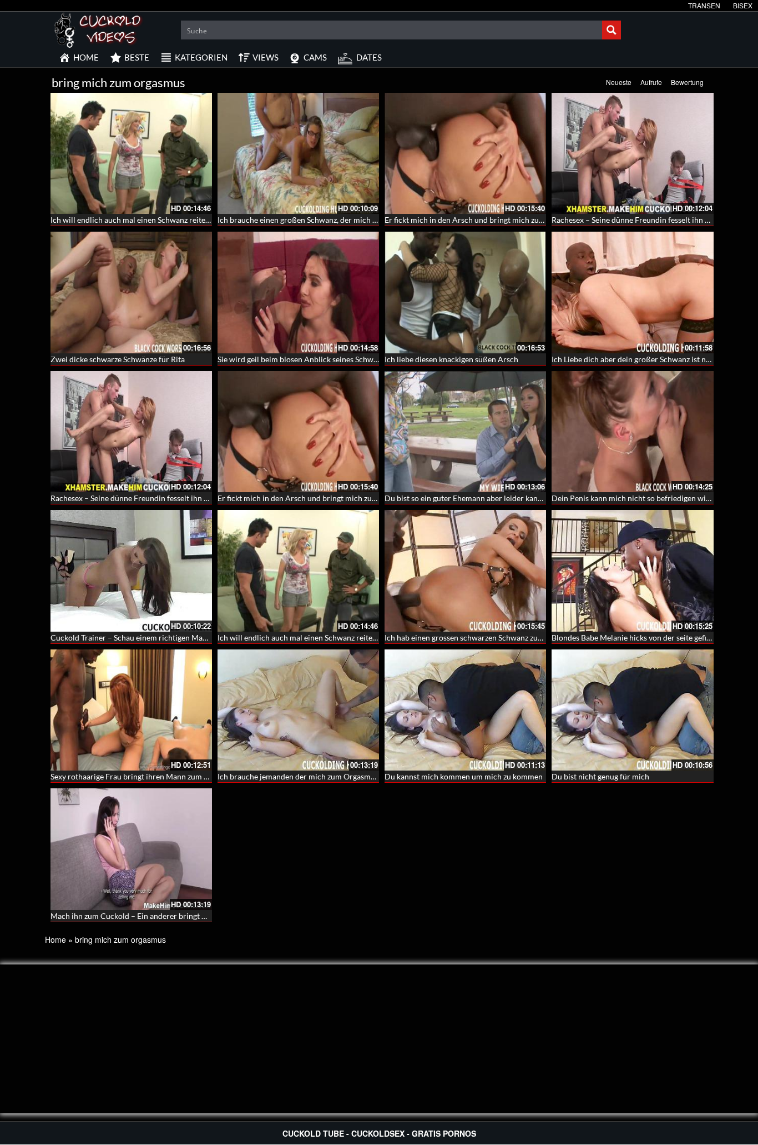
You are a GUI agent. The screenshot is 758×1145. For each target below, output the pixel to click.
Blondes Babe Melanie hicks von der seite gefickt (634, 637)
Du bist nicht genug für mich (600, 776)
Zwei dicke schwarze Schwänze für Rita (117, 359)
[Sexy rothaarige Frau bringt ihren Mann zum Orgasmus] (131, 710)
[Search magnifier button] (611, 30)
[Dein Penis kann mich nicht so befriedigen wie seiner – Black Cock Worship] (632, 431)
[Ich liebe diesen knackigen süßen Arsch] (465, 292)
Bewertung (687, 82)
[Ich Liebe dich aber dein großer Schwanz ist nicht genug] (632, 292)
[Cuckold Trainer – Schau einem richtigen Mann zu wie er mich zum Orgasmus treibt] (131, 570)
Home (55, 939)
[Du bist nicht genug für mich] (632, 710)
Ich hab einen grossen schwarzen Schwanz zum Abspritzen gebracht (500, 637)
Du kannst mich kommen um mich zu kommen (464, 776)
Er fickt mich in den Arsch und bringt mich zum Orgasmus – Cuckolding (507, 219)
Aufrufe (651, 82)
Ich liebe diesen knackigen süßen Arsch (451, 359)
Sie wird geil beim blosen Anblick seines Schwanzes (305, 359)
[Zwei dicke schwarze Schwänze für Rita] (131, 292)
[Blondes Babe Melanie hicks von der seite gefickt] (632, 570)
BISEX (742, 5)
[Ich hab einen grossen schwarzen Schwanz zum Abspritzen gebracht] (465, 570)
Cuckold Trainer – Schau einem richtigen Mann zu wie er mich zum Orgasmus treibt (193, 637)
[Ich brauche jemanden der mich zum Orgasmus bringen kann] (298, 710)
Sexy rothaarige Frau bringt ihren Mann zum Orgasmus (144, 776)
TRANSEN (704, 5)
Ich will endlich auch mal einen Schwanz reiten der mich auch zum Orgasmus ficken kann (201, 219)
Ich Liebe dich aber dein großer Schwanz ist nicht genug (646, 359)
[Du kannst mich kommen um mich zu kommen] (465, 710)
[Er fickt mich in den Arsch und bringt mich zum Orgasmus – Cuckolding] (465, 153)
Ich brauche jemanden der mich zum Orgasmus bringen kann (321, 776)
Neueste (618, 82)
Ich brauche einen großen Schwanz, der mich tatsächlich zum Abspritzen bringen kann (365, 219)
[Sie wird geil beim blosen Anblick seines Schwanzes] (298, 292)
